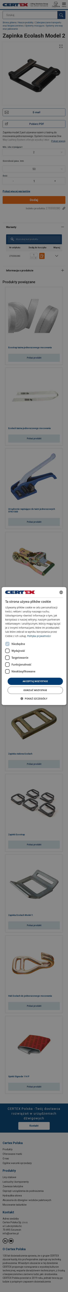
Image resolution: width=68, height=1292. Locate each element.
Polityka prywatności (39, 636)
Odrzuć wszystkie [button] (35, 690)
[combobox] (61, 592)
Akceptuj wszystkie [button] (35, 681)
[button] (34, 699)
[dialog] (34, 646)
